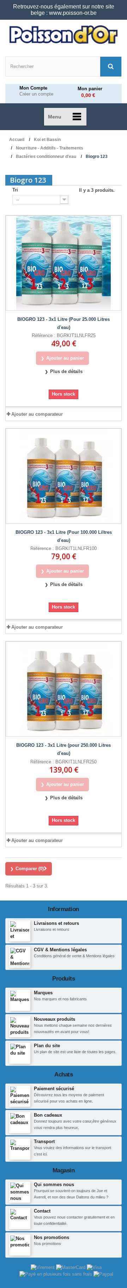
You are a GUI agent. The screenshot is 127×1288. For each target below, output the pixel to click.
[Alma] (56, 1273)
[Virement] (43, 1267)
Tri (15, 190)
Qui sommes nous (54, 1184)
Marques (43, 992)
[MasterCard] (71, 1267)
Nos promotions (51, 1237)
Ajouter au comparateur (37, 414)
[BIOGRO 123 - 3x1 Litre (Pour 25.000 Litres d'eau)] (63, 263)
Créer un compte (36, 94)
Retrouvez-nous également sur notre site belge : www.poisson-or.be (63, 10)
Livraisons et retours (56, 923)
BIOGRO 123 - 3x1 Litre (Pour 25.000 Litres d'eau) (63, 323)
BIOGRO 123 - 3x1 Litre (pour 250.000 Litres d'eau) (63, 749)
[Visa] (94, 1267)
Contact (42, 1211)
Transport (44, 1141)
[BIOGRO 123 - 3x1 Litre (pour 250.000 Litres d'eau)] (63, 689)
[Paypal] (103, 1273)
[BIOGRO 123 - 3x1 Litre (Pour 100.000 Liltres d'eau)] (63, 476)
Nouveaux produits (54, 1019)
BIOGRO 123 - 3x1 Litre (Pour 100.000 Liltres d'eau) (64, 536)
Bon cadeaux (48, 1115)
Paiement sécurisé (54, 1088)
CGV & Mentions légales (60, 949)
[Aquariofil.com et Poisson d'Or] (63, 34)
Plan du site (47, 1045)
